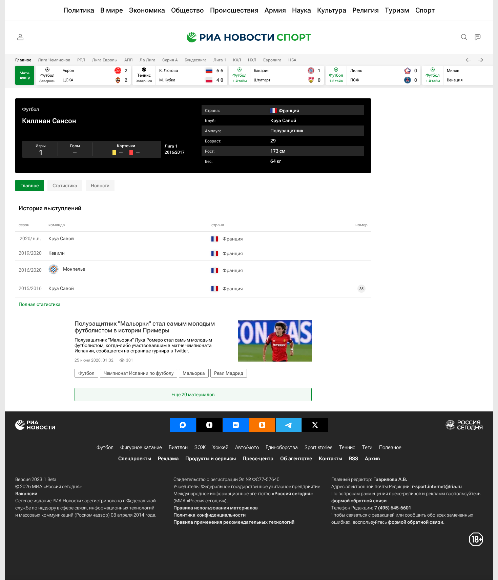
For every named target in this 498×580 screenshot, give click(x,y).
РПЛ (81, 60)
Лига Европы (105, 60)
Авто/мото (247, 447)
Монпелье (74, 269)
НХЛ (252, 60)
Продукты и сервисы (210, 459)
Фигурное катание (141, 447)
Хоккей (220, 447)
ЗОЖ (200, 447)
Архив (372, 459)
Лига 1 (219, 60)
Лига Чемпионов (54, 60)
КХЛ (237, 60)
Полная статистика (40, 304)
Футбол (30, 109)
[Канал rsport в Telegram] (289, 425)
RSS (353, 459)
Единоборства (282, 447)
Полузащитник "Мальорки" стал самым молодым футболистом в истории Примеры (145, 327)
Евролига (272, 60)
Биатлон (178, 447)
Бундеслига (196, 60)
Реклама (168, 459)
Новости (100, 185)
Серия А (170, 60)
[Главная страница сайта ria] (226, 37)
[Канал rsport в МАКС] (183, 425)
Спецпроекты (134, 459)
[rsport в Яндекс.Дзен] (209, 425)
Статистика (65, 185)
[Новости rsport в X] (315, 425)
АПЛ (128, 60)
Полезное (390, 447)
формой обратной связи (359, 500)
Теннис (347, 447)
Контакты (330, 459)
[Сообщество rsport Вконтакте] (236, 425)
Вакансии (26, 493)
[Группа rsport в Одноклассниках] (262, 425)
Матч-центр (25, 75)
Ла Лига (147, 60)
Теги (367, 447)
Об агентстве (296, 459)
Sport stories (318, 447)
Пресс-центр (258, 459)
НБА (292, 60)
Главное (23, 60)
